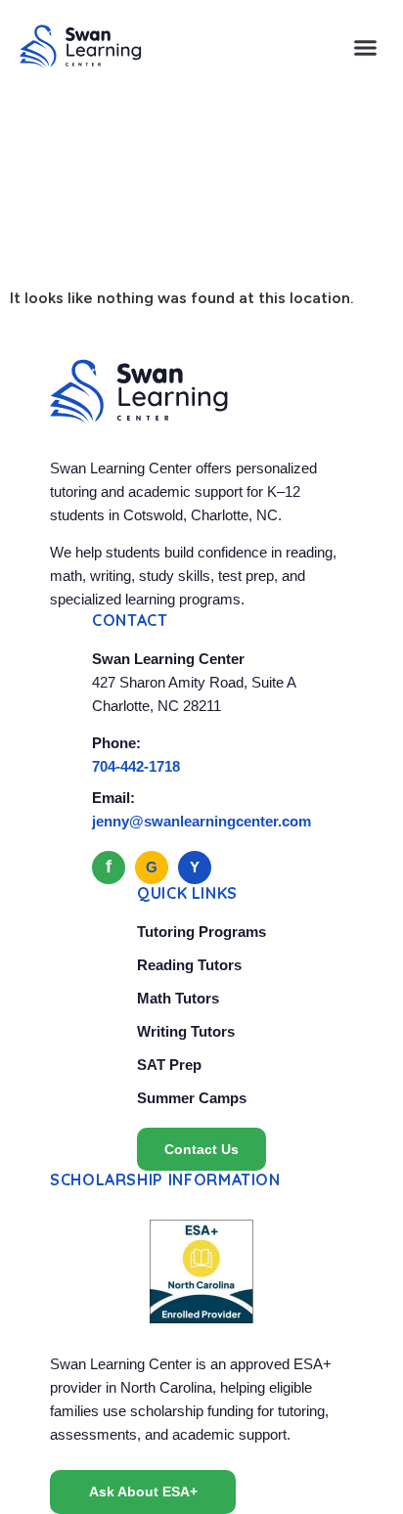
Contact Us (201, 1149)
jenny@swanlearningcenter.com (201, 821)
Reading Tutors (189, 965)
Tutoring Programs (201, 931)
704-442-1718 (136, 766)
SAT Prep (169, 1064)
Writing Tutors (186, 1031)
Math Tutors (178, 998)
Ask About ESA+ (143, 1491)
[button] (365, 47)
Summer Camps (191, 1098)
